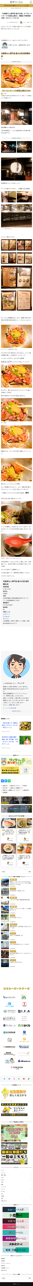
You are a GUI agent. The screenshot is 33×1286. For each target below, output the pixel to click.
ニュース (3, 1172)
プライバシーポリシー (6, 1263)
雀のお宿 (5, 788)
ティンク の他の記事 (9, 708)
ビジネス (3, 1191)
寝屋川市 (5, 785)
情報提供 (3, 1258)
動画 (2, 1184)
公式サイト (6, 614)
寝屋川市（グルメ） (15, 785)
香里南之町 (26, 790)
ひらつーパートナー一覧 (6, 1100)
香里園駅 (5, 792)
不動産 (2, 1196)
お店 (2, 1182)
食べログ (6, 619)
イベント (3, 1189)
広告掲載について (5, 1268)
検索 (30, 871)
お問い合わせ (4, 1201)
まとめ (2, 1179)
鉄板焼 (25, 785)
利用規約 (3, 1261)
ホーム (2, 1170)
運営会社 (3, 1265)
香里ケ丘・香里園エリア (16, 788)
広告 (2, 1198)
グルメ (31, 22)
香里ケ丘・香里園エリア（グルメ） (11, 790)
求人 (2, 1193)
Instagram (6, 616)
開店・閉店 (3, 1175)
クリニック (3, 1186)
